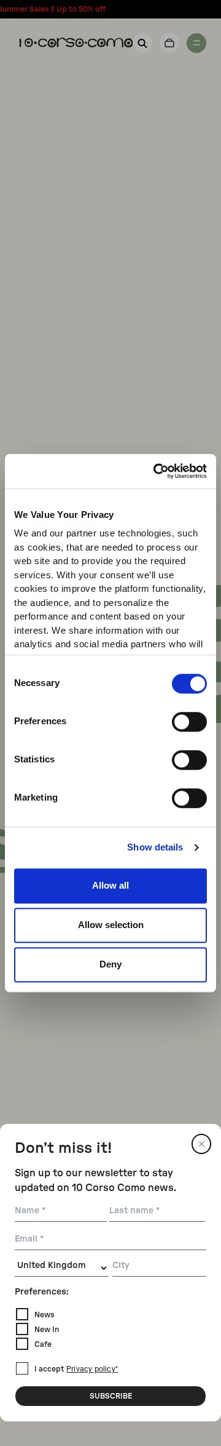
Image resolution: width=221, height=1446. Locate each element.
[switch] (189, 722)
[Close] (201, 1144)
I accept (76, 1369)
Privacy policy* (92, 1369)
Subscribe (111, 1396)
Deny (110, 964)
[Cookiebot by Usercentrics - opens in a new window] (156, 471)
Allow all (110, 885)
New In (46, 1329)
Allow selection (111, 924)
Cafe (43, 1344)
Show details (155, 847)
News (44, 1315)
